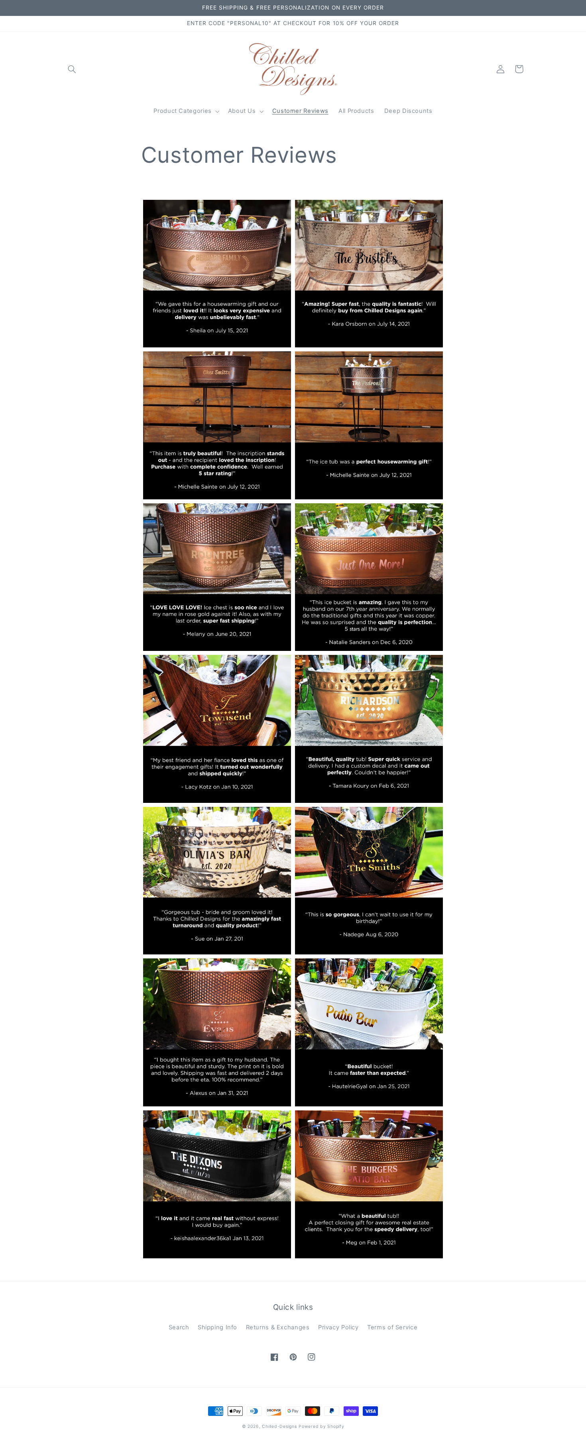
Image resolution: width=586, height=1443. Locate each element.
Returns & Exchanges (278, 1327)
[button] (72, 69)
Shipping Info (217, 1327)
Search (179, 1327)
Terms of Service (392, 1327)
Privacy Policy (338, 1327)
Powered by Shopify (321, 1426)
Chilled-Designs (279, 1426)
